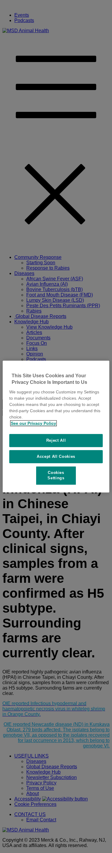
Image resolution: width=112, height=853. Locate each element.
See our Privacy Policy (33, 423)
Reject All (56, 440)
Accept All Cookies (56, 456)
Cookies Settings (55, 475)
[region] (56, 426)
